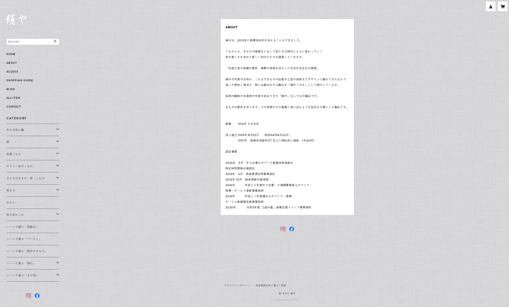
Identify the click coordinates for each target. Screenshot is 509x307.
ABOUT (11, 63)
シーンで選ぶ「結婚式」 (22, 227)
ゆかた (10, 202)
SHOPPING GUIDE (19, 80)
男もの (10, 190)
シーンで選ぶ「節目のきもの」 (27, 251)
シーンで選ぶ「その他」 (22, 275)
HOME (11, 54)
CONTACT (13, 106)
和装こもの (13, 154)
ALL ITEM (13, 98)
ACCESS (12, 71)
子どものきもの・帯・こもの (25, 178)
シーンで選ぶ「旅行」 (21, 263)
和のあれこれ (15, 215)
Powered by (283, 299)
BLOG (10, 89)
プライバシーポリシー (236, 285)
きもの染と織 (15, 130)
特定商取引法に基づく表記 (271, 285)
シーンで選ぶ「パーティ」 (24, 239)
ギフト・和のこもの (19, 166)
